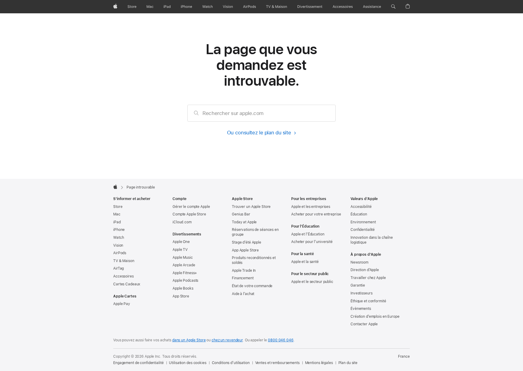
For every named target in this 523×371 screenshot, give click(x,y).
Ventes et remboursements (277, 363)
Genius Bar (241, 214)
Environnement (363, 222)
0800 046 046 (281, 340)
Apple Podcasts (185, 280)
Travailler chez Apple (368, 278)
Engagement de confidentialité (138, 363)
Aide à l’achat (243, 294)
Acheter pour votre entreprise (316, 214)
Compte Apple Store (189, 214)
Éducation (358, 214)
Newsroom (359, 262)
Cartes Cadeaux (126, 284)
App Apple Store (245, 250)
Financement (243, 278)
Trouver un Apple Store (251, 207)
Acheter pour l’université (312, 242)
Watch (118, 237)
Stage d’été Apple (246, 242)
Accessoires (123, 276)
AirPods (119, 253)
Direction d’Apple (364, 270)
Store (117, 207)
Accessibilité (360, 207)
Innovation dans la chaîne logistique (371, 240)
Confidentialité (362, 230)
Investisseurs (361, 293)
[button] (393, 6)
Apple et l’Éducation (307, 234)
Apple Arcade (184, 265)
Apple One (181, 242)
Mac (116, 214)
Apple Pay (121, 304)
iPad (117, 222)
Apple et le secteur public (312, 282)
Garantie (357, 285)
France (404, 356)
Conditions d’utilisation (231, 363)
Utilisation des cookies (187, 363)
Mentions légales (319, 363)
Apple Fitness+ (185, 273)
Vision (118, 245)
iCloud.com (182, 222)
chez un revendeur (227, 340)
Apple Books (183, 288)
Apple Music (183, 257)
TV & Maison (123, 261)
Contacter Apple (364, 324)
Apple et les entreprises (310, 207)
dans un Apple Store (189, 340)
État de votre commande (252, 286)
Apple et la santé (305, 262)
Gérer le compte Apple (191, 207)
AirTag (118, 268)
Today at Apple (244, 222)
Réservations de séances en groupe (255, 232)
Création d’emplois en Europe (375, 316)
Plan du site (348, 363)
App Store (181, 296)
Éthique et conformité (368, 301)
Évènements (360, 309)
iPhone (119, 230)
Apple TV (180, 250)
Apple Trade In (244, 270)
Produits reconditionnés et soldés (254, 260)
